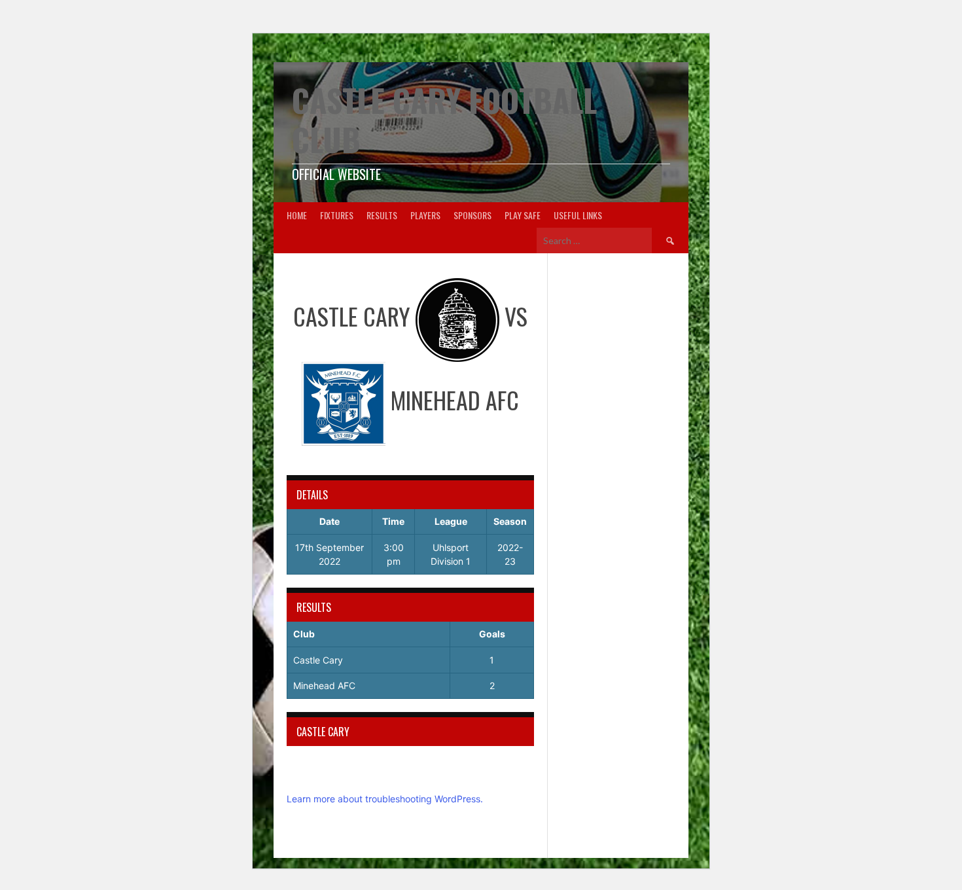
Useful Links (578, 215)
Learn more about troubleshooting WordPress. (385, 798)
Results (381, 215)
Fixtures (336, 215)
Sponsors (472, 215)
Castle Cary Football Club (444, 119)
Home (297, 215)
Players (425, 215)
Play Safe (523, 215)
